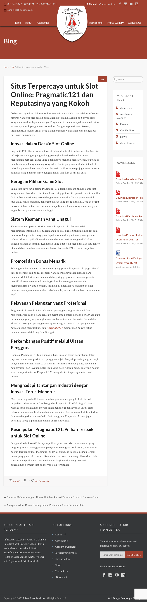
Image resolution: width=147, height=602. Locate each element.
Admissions (96, 22)
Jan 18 (16, 480)
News (123, 136)
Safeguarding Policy (66, 552)
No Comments (42, 480)
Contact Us (134, 22)
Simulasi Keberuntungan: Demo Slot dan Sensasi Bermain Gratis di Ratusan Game (53, 497)
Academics (43, 22)
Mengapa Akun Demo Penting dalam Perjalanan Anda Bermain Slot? (45, 505)
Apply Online (127, 142)
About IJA (60, 534)
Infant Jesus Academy (34, 598)
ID (13, 67)
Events (124, 124)
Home (17, 22)
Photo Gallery (115, 22)
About (28, 22)
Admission (126, 107)
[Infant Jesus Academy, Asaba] (72, 24)
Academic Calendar (65, 546)
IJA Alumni (91, 4)
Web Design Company (119, 598)
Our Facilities (127, 130)
